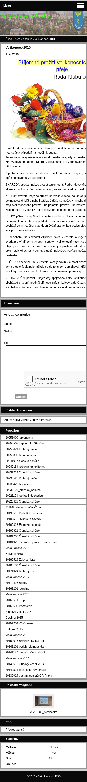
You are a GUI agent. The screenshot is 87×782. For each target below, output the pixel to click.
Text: (7, 342)
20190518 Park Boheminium (24, 513)
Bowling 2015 (14, 617)
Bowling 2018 (14, 553)
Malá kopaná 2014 (17, 658)
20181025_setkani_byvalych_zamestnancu (33, 542)
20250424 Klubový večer (21, 449)
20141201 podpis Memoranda (25, 646)
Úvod (9, 39)
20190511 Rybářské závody (23, 519)
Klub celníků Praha (26, 16)
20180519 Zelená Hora (20, 559)
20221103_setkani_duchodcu (24, 495)
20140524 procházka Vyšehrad (26, 669)
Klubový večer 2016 (18, 611)
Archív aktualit (23, 39)
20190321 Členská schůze (23, 530)
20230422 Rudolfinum (19, 484)
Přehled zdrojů (15, 729)
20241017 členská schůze (22, 461)
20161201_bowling (17, 588)
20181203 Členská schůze (23, 536)
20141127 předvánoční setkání (25, 652)
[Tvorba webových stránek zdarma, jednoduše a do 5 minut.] (52, 777)
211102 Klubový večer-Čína (23, 507)
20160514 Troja (15, 600)
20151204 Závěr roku (19, 623)
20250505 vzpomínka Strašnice (26, 443)
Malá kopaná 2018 (17, 548)
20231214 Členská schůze (23, 472)
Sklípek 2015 (14, 629)
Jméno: (8, 323)
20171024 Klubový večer (21, 571)
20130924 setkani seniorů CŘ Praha (29, 675)
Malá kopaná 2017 (17, 577)
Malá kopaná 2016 (17, 594)
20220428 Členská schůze (23, 501)
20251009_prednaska (19, 437)
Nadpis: (9, 331)
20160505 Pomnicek (19, 606)
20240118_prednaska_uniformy (26, 466)
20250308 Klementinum (21, 455)
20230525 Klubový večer (21, 478)
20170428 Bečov (16, 582)
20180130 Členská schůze (23, 565)
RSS (58, 776)
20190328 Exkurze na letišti (23, 524)
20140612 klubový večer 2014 (25, 664)
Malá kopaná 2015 (17, 635)
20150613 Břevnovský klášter (25, 640)
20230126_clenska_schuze (23, 490)
